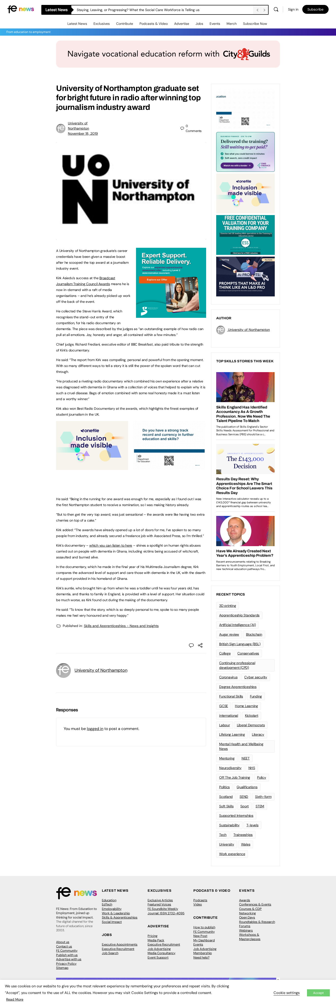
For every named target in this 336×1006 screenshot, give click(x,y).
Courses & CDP (250, 909)
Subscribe (315, 9)
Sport (244, 806)
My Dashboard (204, 940)
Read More (14, 999)
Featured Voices (159, 904)
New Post (200, 936)
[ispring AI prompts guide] (245, 276)
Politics (224, 787)
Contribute (124, 23)
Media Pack (156, 940)
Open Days (247, 917)
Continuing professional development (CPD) (237, 665)
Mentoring (227, 758)
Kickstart (251, 715)
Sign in (293, 9)
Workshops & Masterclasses (249, 937)
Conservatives (248, 653)
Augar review (229, 634)
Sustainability (229, 825)
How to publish (204, 927)
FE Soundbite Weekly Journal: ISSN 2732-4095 (166, 911)
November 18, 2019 (83, 133)
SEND (244, 796)
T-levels (252, 825)
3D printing (227, 605)
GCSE (223, 706)
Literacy (258, 734)
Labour (224, 725)
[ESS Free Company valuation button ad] (245, 234)
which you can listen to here (110, 545)
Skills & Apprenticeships (119, 917)
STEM (260, 806)
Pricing (152, 936)
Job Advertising (159, 949)
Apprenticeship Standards (239, 615)
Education (109, 900)
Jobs (199, 23)
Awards (244, 900)
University (226, 844)
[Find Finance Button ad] (245, 151)
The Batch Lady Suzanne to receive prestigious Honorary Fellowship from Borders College (148, 10)
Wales (245, 844)
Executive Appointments (119, 944)
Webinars (246, 930)
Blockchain (254, 634)
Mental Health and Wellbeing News (241, 746)
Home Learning (246, 706)
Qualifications (247, 787)
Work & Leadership (116, 913)
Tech (223, 834)
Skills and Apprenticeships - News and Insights (121, 626)
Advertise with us (68, 959)
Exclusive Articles (160, 900)
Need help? (201, 957)
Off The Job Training (234, 777)
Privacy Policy (66, 964)
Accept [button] (318, 993)
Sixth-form (263, 796)
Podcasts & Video (153, 23)
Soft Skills (226, 806)
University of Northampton (101, 670)
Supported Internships (236, 815)
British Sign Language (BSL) (239, 644)
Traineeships (243, 834)
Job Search (110, 953)
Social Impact (112, 922)
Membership (202, 953)
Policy (261, 777)
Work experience (232, 854)
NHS (251, 768)
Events (215, 23)
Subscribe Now (255, 23)
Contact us (64, 946)
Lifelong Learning (232, 734)
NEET (246, 758)
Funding (256, 696)
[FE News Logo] (20, 9)
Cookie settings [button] (287, 992)
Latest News (77, 23)
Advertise (181, 23)
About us (62, 942)
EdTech (107, 904)
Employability (112, 909)
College (224, 653)
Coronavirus (228, 677)
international (228, 715)
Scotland (226, 796)
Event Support (158, 957)
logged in (95, 728)
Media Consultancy (161, 953)
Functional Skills (231, 696)
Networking (247, 913)
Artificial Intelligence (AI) (237, 625)
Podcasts (200, 900)
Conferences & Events (255, 904)
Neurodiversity (230, 768)
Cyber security (255, 677)
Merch (232, 23)
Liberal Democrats (251, 725)
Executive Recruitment (118, 949)
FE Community (66, 950)
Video (197, 904)
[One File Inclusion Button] (92, 467)
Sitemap (62, 968)
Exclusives (101, 23)
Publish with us (67, 955)
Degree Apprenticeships (238, 687)
